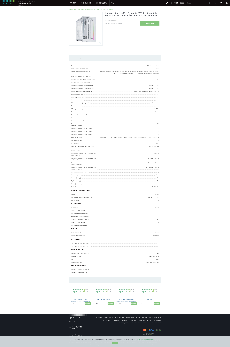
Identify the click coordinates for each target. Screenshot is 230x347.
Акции (138, 317)
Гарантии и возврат (155, 323)
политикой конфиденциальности (146, 339)
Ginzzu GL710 (149, 299)
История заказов (155, 320)
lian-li (115, 20)
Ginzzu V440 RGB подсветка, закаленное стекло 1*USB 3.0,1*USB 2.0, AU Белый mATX (126, 301)
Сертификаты (107, 320)
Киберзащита (108, 317)
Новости (99, 317)
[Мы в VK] (71, 322)
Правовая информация (139, 323)
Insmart (150, 334)
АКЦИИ (113, 3)
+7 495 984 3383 (177, 3)
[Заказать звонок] (167, 3)
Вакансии (117, 320)
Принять (115, 343)
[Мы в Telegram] (75, 322)
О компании (130, 317)
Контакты (125, 320)
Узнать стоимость (150, 23)
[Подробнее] (88, 303)
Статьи (144, 317)
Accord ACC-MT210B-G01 (103, 299)
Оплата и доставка (155, 317)
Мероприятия (119, 317)
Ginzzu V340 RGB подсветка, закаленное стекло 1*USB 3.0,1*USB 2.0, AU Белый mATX (80, 301)
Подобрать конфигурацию (139, 320)
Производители (124, 323)
